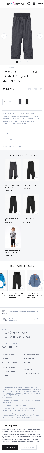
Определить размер (9, 107)
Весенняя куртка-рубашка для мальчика (35, 294)
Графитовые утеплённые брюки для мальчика (12, 185)
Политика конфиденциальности (10, 376)
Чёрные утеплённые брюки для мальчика (30, 219)
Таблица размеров (9, 368)
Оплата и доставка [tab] (12, 146)
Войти (39, 4)
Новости (27, 362)
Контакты (27, 366)
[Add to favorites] (18, 178)
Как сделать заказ (8, 355)
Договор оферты (8, 371)
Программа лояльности (32, 355)
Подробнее (28, 447)
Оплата (5, 358)
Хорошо (10, 447)
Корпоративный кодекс (32, 373)
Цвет (19, 97)
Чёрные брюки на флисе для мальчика (30, 185)
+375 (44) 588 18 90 (16, 337)
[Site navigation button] (3, 4)
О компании (28, 369)
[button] (4, 36)
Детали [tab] (5, 140)
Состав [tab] (6, 133)
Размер (5, 97)
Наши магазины (29, 358)
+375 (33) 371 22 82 (15, 333)
